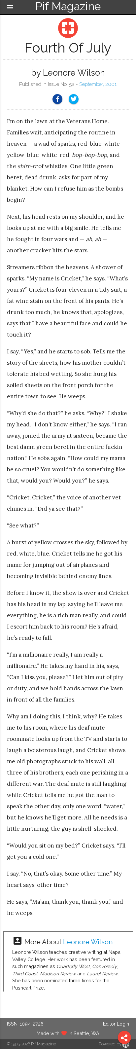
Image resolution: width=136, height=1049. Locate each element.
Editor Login (116, 1024)
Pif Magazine (43, 1043)
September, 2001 (98, 84)
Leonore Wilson (88, 942)
